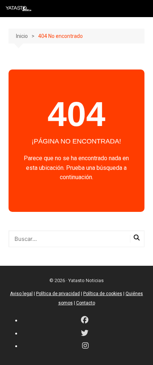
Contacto (85, 303)
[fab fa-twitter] (84, 333)
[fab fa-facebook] (84, 320)
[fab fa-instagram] (85, 346)
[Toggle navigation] (141, 8)
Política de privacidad (58, 293)
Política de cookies (102, 293)
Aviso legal (21, 293)
